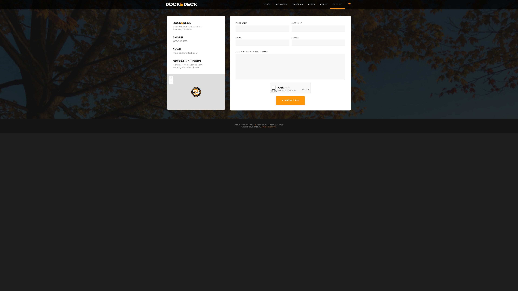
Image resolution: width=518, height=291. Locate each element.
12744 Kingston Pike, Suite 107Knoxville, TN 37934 (187, 28)
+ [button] (171, 77)
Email (238, 37)
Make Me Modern (269, 127)
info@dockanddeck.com (185, 53)
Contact (338, 4)
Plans (311, 4)
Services (298, 4)
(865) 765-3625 (180, 41)
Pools (324, 4)
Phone (295, 37)
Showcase (282, 4)
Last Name (297, 23)
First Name (241, 23)
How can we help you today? (251, 51)
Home (267, 4)
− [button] (171, 81)
